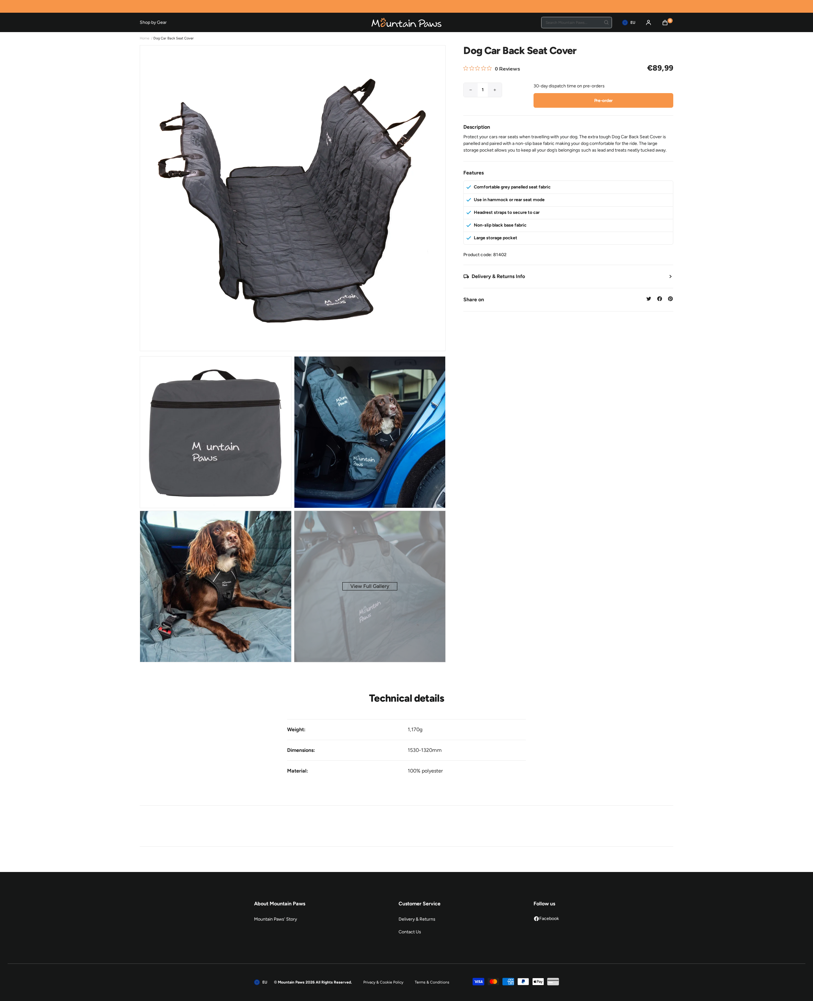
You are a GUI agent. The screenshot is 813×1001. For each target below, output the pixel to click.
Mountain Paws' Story (275, 919)
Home (144, 38)
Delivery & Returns (417, 919)
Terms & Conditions (432, 982)
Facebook (549, 918)
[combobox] (576, 22)
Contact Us (410, 932)
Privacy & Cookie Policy (383, 982)
